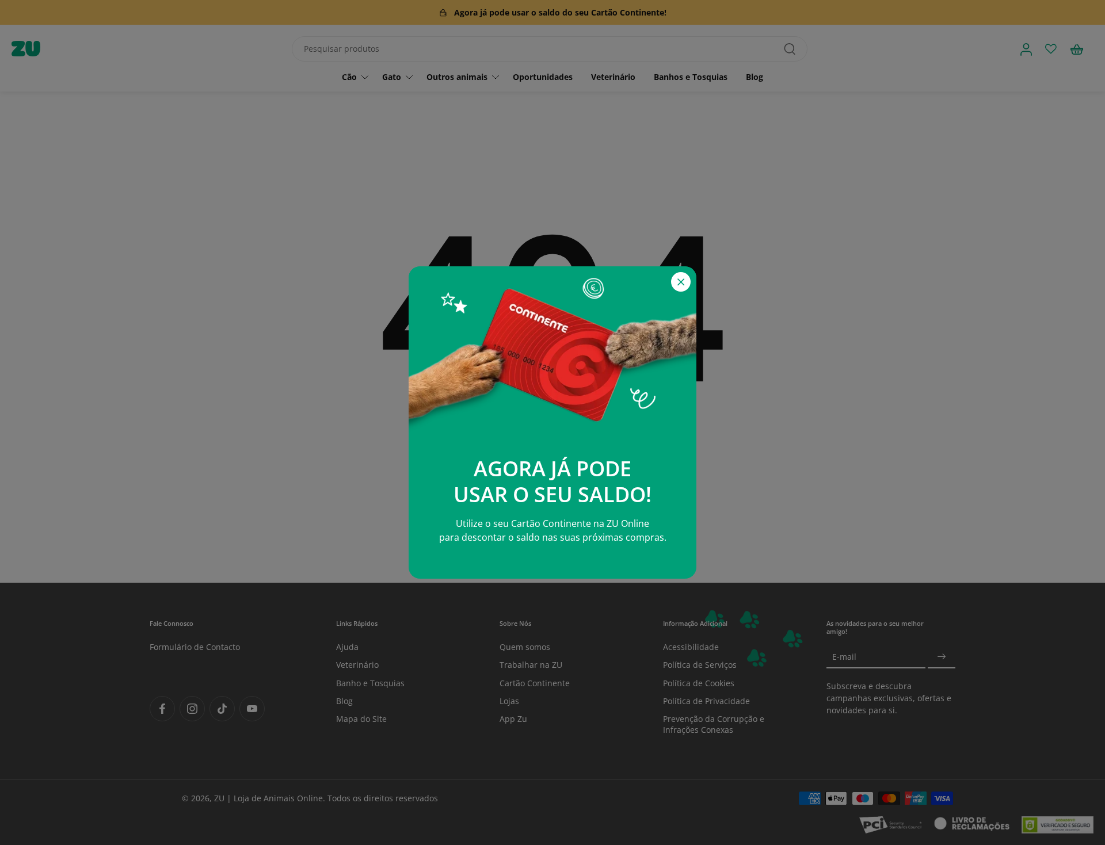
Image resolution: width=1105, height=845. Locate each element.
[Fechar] (681, 282)
